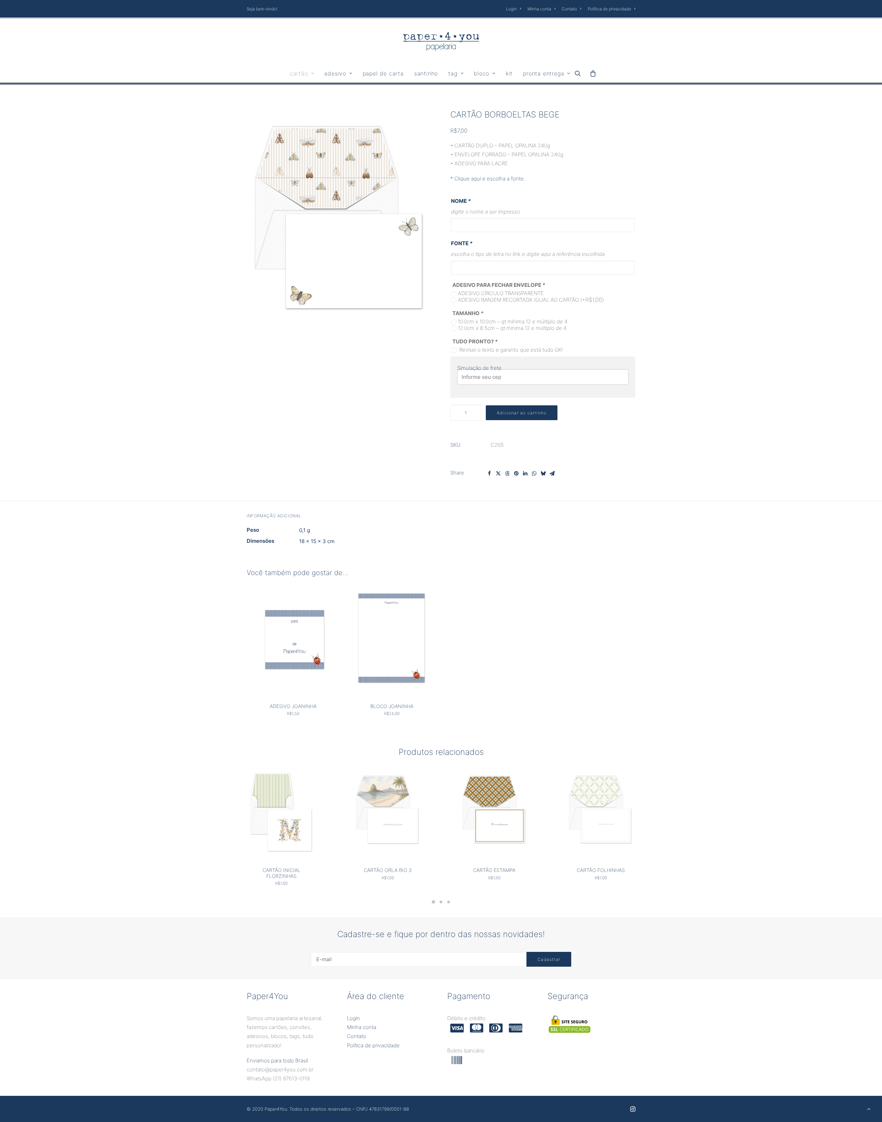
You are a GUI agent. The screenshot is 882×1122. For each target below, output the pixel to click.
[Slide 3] (448, 902)
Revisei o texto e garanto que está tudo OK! (511, 349)
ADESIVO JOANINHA (293, 706)
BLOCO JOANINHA (391, 706)
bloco (481, 73)
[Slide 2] (441, 902)
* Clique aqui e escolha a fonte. (487, 178)
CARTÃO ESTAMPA (494, 870)
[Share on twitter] (498, 473)
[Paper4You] (441, 41)
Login (511, 8)
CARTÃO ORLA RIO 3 (388, 870)
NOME (461, 201)
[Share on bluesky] (543, 473)
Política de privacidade (609, 8)
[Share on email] (552, 473)
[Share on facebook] (489, 473)
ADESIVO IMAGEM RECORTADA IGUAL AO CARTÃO (531, 299)
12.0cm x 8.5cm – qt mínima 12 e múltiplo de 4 (512, 328)
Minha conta (539, 8)
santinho (426, 73)
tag (452, 73)
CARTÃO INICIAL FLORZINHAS (281, 873)
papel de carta (383, 73)
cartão (299, 73)
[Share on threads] (507, 473)
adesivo (335, 73)
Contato (569, 8)
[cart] (591, 73)
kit (509, 73)
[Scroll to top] (868, 1108)
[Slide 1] (433, 902)
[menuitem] (514, 9)
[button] (580, 73)
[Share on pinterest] (516, 473)
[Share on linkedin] (525, 473)
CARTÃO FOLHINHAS (601, 870)
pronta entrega (543, 73)
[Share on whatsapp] (534, 473)
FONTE (461, 243)
